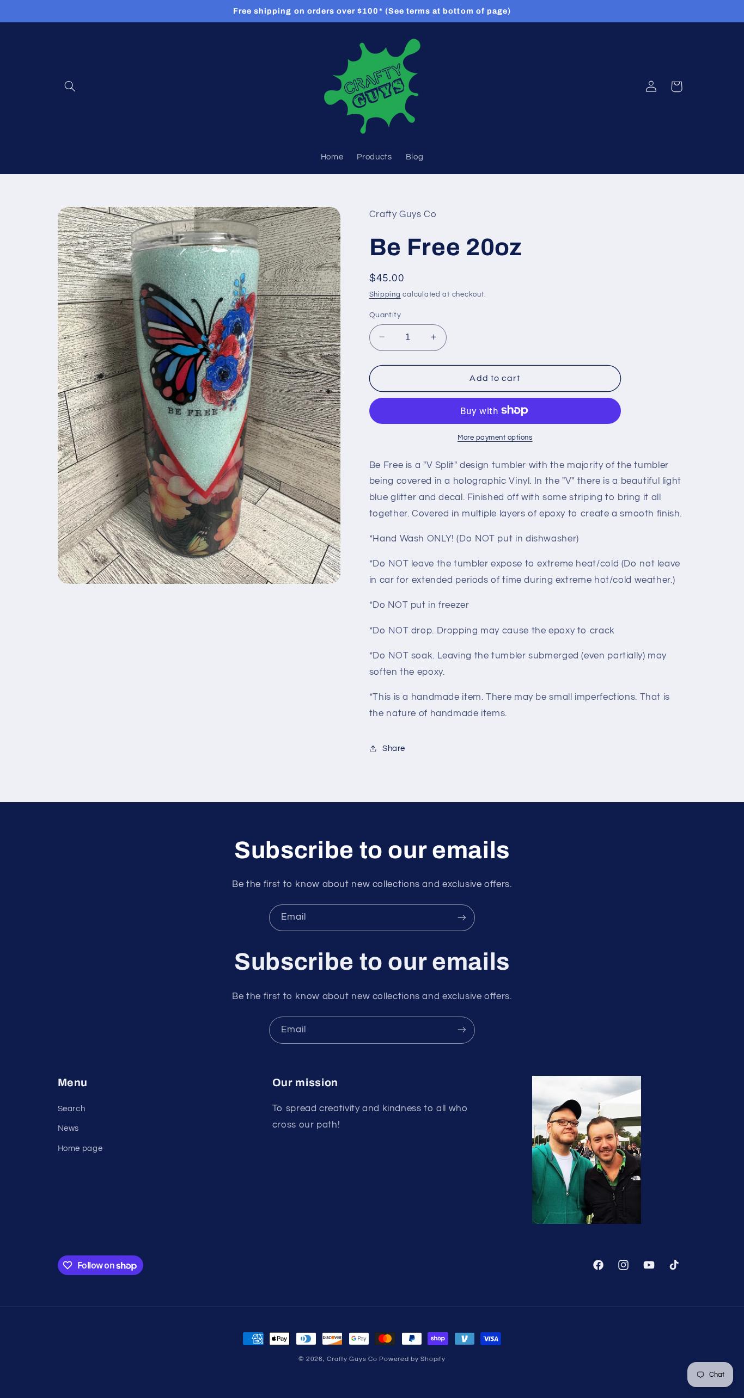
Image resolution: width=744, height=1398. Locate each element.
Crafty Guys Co (352, 1359)
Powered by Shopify (412, 1359)
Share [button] (393, 748)
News (69, 1129)
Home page (80, 1148)
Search (72, 1109)
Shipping (385, 294)
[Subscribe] (461, 917)
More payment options (495, 437)
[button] (70, 86)
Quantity (385, 314)
